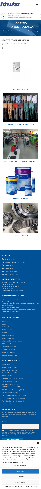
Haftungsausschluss (8, 338)
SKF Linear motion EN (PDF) (10, 384)
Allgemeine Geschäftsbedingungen (12, 341)
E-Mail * (4, 422)
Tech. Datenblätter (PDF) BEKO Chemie (14, 395)
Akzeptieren (20, 471)
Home (5, 31)
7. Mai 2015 (23, 44)
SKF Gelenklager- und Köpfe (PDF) (12, 378)
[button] (38, 443)
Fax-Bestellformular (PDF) (9, 373)
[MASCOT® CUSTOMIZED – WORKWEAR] (20, 107)
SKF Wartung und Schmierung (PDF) (13, 390)
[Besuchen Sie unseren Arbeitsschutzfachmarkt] (20, 144)
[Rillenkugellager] (20, 218)
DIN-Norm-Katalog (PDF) (9, 370)
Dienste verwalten (20, 465)
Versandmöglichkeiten (8, 349)
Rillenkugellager (21, 235)
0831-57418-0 (9, 265)
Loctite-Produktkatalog (15, 31)
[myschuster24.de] (10, 4)
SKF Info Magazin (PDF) (9, 381)
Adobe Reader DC (7, 364)
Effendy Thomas (9, 44)
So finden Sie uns (7, 327)
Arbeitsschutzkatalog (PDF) (10, 367)
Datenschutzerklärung (22, 486)
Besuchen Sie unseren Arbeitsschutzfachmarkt (21, 161)
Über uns (5, 321)
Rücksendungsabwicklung (9, 355)
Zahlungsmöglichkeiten (9, 346)
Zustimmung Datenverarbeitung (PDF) (13, 404)
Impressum (33, 486)
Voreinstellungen (20, 482)
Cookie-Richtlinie (9, 486)
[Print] (3, 48)
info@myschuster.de (11, 271)
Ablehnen (21, 477)
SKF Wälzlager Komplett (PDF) (11, 387)
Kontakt (4, 324)
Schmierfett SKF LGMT (20, 198)
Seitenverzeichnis (7, 330)
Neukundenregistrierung (9, 352)
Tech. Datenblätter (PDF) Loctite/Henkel (13, 398)
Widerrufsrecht (6, 344)
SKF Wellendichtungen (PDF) (10, 392)
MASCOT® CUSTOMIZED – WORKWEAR (21, 124)
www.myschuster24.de (11, 274)
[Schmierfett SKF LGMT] (20, 181)
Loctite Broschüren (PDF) (9, 375)
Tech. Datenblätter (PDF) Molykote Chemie (14, 401)
